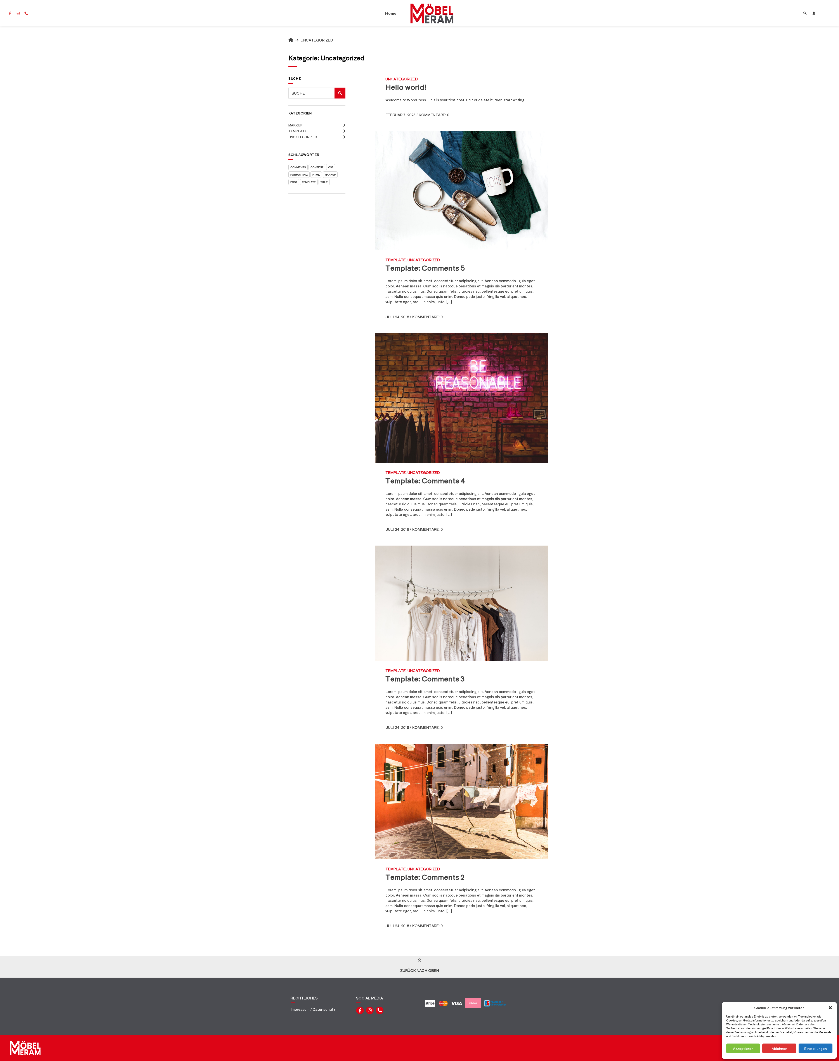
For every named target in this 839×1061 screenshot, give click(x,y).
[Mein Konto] (814, 13)
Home (391, 13)
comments (298, 167)
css (330, 167)
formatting (299, 174)
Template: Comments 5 (425, 268)
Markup (295, 125)
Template (297, 131)
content (316, 167)
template (309, 182)
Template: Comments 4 (425, 480)
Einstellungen (815, 1048)
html (316, 174)
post (293, 182)
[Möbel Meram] (290, 40)
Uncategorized (302, 137)
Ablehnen (779, 1048)
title (324, 182)
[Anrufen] (26, 13)
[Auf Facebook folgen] (10, 13)
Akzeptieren (743, 1048)
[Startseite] (432, 13)
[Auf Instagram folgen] (18, 13)
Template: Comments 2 (424, 877)
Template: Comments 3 (425, 678)
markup (330, 174)
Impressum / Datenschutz (313, 1009)
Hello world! (405, 87)
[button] (830, 1008)
